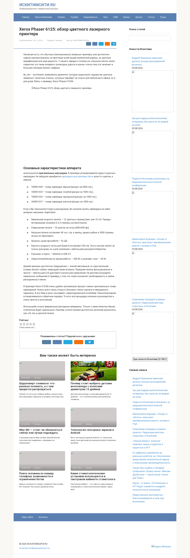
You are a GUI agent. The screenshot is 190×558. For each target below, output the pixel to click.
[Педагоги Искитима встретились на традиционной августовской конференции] (151, 212)
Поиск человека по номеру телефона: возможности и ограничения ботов (36, 476)
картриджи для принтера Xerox (77, 176)
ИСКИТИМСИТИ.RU (37, 5)
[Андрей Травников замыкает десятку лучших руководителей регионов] (151, 91)
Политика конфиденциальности (34, 548)
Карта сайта (27, 517)
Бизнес (126, 17)
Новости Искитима (43, 17)
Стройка (74, 17)
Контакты (43, 517)
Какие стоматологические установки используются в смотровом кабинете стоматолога (93, 476)
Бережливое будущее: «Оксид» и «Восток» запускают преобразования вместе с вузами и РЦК (151, 242)
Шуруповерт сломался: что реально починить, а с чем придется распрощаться (37, 386)
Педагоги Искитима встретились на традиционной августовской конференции (150, 182)
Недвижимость (91, 17)
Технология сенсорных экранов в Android (92, 431)
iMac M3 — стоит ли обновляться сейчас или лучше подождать (40, 431)
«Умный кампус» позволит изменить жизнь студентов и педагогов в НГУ (148, 444)
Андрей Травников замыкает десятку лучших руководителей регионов (148, 61)
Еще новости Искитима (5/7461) (150, 359)
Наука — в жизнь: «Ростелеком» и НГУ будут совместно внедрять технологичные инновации (150, 486)
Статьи (151, 17)
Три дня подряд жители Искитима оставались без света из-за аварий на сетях (150, 121)
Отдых (163, 17)
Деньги (138, 17)
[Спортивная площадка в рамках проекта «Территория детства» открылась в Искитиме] (151, 333)
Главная (25, 17)
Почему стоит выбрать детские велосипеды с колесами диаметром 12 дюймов (91, 386)
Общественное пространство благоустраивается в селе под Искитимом (148, 498)
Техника (61, 17)
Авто (105, 17)
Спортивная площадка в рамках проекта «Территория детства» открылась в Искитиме (148, 302)
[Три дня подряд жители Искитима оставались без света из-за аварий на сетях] (151, 152)
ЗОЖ (115, 17)
